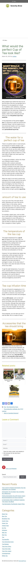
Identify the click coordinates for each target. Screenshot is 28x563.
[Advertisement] (14, 24)
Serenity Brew (16, 6)
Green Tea (5, 523)
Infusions (4, 530)
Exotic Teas (5, 521)
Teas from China (6, 546)
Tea (5, 407)
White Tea (5, 555)
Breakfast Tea (6, 518)
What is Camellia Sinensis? (11, 413)
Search (4, 474)
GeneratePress (22, 560)
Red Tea (4, 535)
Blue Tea (4, 516)
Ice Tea (4, 528)
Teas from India (6, 548)
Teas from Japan (6, 551)
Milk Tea (4, 532)
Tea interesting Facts (12, 407)
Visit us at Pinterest (11, 468)
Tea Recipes (5, 544)
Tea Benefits (5, 539)
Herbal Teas (5, 525)
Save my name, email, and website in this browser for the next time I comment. (14, 453)
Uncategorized (6, 553)
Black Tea (4, 514)
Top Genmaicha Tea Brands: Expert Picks (13, 504)
